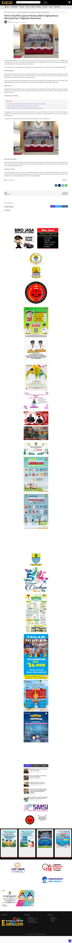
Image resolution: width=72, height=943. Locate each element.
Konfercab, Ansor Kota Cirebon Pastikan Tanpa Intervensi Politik (37, 783)
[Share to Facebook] (56, 185)
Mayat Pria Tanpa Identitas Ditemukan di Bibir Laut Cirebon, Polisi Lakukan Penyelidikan (26, 103)
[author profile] (5, 21)
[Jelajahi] (69, 2)
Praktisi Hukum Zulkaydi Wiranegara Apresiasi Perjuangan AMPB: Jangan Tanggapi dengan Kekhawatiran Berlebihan (38, 790)
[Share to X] (59, 185)
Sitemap (53, 917)
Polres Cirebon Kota (10, 180)
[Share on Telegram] (62, 185)
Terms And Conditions (33, 918)
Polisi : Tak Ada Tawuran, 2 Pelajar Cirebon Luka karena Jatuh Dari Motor (23, 106)
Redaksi (53, 919)
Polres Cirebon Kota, (22, 22)
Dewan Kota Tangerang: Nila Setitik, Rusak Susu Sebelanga (37, 776)
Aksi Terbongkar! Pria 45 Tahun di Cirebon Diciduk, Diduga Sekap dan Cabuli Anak (25, 108)
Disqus (58, 206)
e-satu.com (28, 934)
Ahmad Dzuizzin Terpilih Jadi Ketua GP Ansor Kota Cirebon (38, 769)
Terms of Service (32, 921)
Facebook (65, 206)
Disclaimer (30, 917)
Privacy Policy (31, 919)
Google (53, 206)
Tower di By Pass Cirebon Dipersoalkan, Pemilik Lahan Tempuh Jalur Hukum (38, 798)
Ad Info (53, 921)
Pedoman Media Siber (33, 922)
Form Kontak (54, 918)
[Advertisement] (36, 541)
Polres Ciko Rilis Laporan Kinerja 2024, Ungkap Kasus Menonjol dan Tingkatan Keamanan (31, 16)
